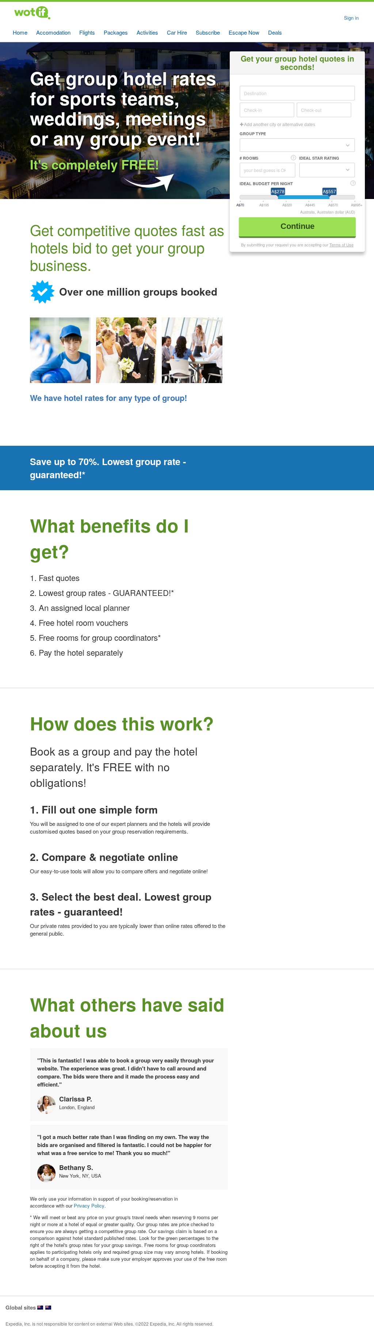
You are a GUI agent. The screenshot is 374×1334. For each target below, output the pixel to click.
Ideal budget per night (266, 183)
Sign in (351, 17)
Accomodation (53, 32)
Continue (298, 226)
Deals (275, 32)
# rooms (249, 158)
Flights (87, 32)
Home (20, 32)
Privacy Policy (89, 1205)
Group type (253, 133)
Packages (116, 32)
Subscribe (208, 32)
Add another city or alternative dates (279, 124)
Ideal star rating (319, 158)
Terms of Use (341, 244)
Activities (147, 32)
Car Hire (177, 32)
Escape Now (244, 32)
